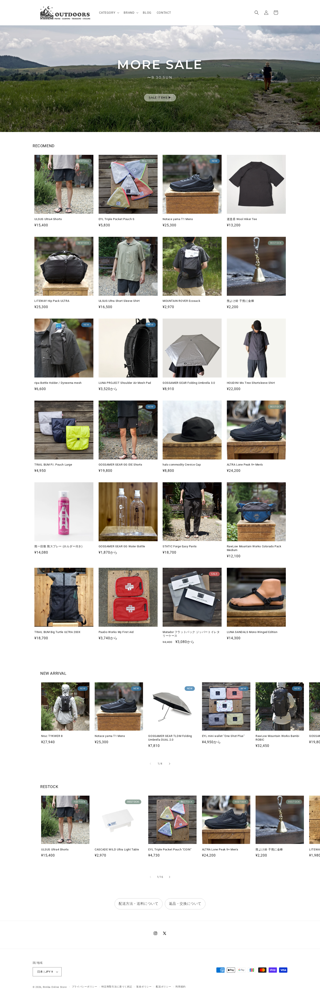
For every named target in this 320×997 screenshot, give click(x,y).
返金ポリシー (144, 986)
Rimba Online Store (55, 987)
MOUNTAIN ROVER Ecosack (181, 300)
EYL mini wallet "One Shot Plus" (223, 736)
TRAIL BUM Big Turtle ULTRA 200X (57, 632)
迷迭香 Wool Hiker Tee (242, 219)
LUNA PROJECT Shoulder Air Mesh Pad (125, 382)
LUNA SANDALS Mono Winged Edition (252, 632)
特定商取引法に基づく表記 (116, 986)
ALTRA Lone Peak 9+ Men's (245, 464)
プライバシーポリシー (84, 986)
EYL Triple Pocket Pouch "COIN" (169, 849)
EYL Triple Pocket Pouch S (117, 219)
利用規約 (180, 986)
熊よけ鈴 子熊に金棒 (240, 300)
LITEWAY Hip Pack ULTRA (51, 300)
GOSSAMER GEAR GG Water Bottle (122, 546)
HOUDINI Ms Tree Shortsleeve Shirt (251, 382)
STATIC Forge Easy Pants (180, 546)
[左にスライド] (150, 763)
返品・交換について (185, 904)
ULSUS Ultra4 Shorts (48, 219)
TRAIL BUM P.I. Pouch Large (53, 464)
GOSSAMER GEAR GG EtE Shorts (120, 464)
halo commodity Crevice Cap (182, 464)
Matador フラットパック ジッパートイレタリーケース (191, 633)
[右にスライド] (169, 763)
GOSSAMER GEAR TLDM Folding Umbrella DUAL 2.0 (170, 737)
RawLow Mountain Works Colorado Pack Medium (254, 548)
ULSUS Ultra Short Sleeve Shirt (119, 300)
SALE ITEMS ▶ (160, 97)
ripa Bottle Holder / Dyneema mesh (58, 382)
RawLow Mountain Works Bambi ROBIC (277, 737)
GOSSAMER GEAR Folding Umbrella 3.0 (189, 382)
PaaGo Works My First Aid (116, 632)
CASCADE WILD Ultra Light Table (117, 849)
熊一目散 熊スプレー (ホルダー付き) (58, 546)
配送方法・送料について (138, 904)
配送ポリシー (163, 986)
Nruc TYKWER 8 (52, 736)
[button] (108, 12)
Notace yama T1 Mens (178, 219)
